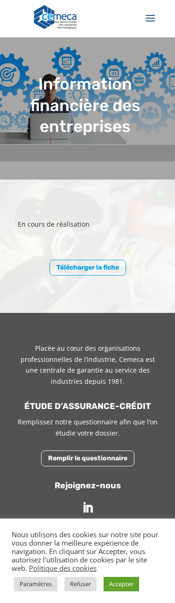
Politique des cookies (63, 568)
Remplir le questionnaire (87, 458)
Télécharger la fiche (87, 267)
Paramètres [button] (36, 584)
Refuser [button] (80, 584)
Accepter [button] (121, 584)
